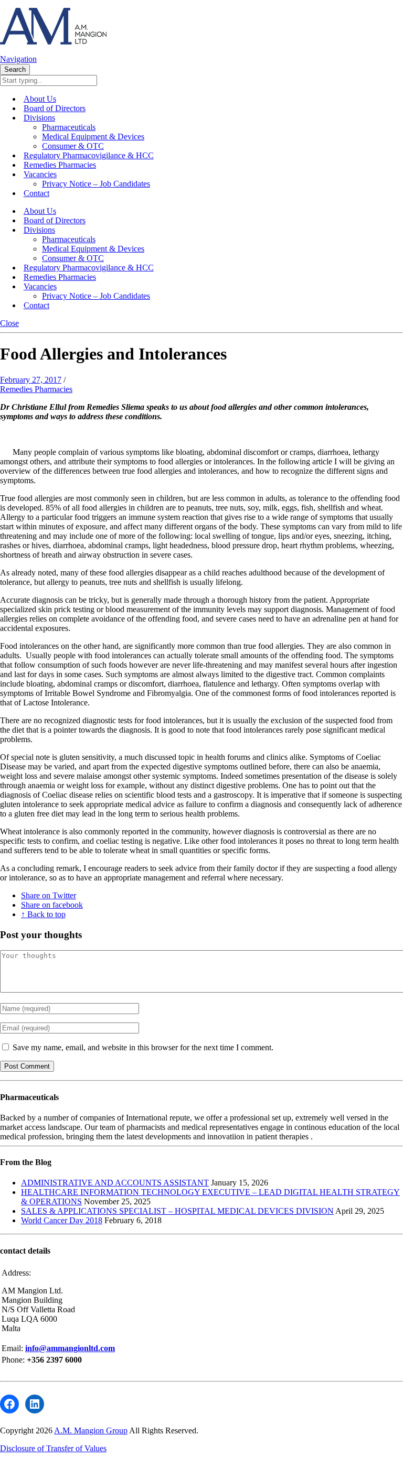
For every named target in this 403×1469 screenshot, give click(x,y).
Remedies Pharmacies (60, 164)
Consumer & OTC (73, 146)
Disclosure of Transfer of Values (53, 1448)
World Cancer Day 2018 (61, 1220)
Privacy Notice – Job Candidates (96, 183)
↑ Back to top (43, 914)
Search (15, 69)
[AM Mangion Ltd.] (53, 49)
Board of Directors (55, 108)
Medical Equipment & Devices (93, 136)
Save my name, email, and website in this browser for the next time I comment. (143, 1047)
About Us (40, 98)
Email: (13, 1348)
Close (9, 323)
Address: (16, 1272)
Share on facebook (52, 904)
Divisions (39, 117)
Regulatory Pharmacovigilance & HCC (89, 155)
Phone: (14, 1359)
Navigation (18, 59)
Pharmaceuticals (69, 127)
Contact (36, 193)
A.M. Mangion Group (91, 1430)
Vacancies (40, 174)
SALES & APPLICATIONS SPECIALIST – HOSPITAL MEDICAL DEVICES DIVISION (177, 1210)
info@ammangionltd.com (70, 1348)
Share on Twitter (48, 895)
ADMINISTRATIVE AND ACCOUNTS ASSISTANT (115, 1182)
